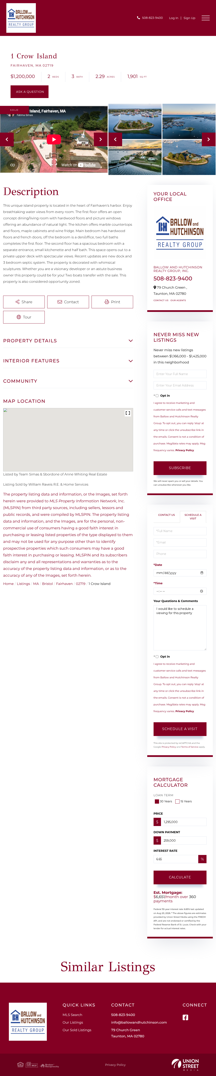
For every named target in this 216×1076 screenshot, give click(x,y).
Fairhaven (64, 584)
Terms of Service (189, 747)
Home (8, 584)
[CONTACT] (30, 91)
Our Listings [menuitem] (73, 1023)
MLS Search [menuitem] (72, 1015)
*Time (158, 583)
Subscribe (180, 468)
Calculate (180, 877)
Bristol (47, 584)
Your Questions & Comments (176, 601)
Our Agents (178, 300)
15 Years (186, 801)
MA (36, 584)
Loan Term (164, 795)
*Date (158, 565)
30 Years (166, 801)
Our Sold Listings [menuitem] (77, 1030)
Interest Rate (166, 851)
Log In (173, 18)
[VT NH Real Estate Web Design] (185, 1065)
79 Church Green (127, 1033)
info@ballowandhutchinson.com (139, 1023)
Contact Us (161, 300)
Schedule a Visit (193, 516)
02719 (80, 584)
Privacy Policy (185, 450)
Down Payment (167, 832)
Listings (23, 584)
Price (158, 813)
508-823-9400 (152, 18)
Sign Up (189, 18)
